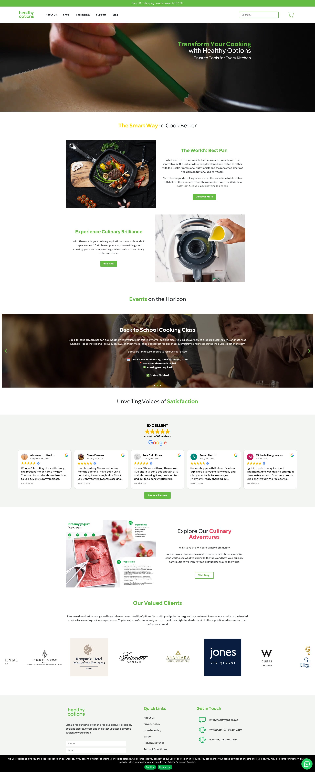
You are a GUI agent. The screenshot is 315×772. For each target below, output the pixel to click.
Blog (115, 15)
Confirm (150, 767)
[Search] (275, 15)
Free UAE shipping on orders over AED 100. (157, 3)
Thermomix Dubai (165, 363)
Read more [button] (27, 483)
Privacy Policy (152, 724)
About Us (51, 15)
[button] (5, 350)
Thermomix (83, 15)
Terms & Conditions (155, 749)
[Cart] (291, 15)
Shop (66, 15)
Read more (165, 767)
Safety (147, 736)
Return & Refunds (154, 743)
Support (101, 15)
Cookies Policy (152, 730)
